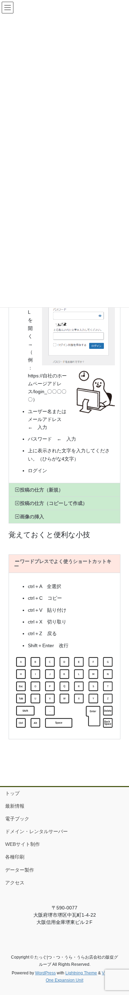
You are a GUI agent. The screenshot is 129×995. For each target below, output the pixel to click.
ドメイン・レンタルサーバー (36, 831)
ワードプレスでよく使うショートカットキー (62, 564)
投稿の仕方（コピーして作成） (53, 503)
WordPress (45, 973)
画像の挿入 (32, 516)
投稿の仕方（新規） (41, 490)
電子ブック (17, 818)
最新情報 (14, 806)
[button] (64, 489)
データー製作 (19, 870)
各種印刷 (14, 857)
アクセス (14, 882)
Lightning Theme (81, 973)
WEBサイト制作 (22, 844)
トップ (12, 793)
